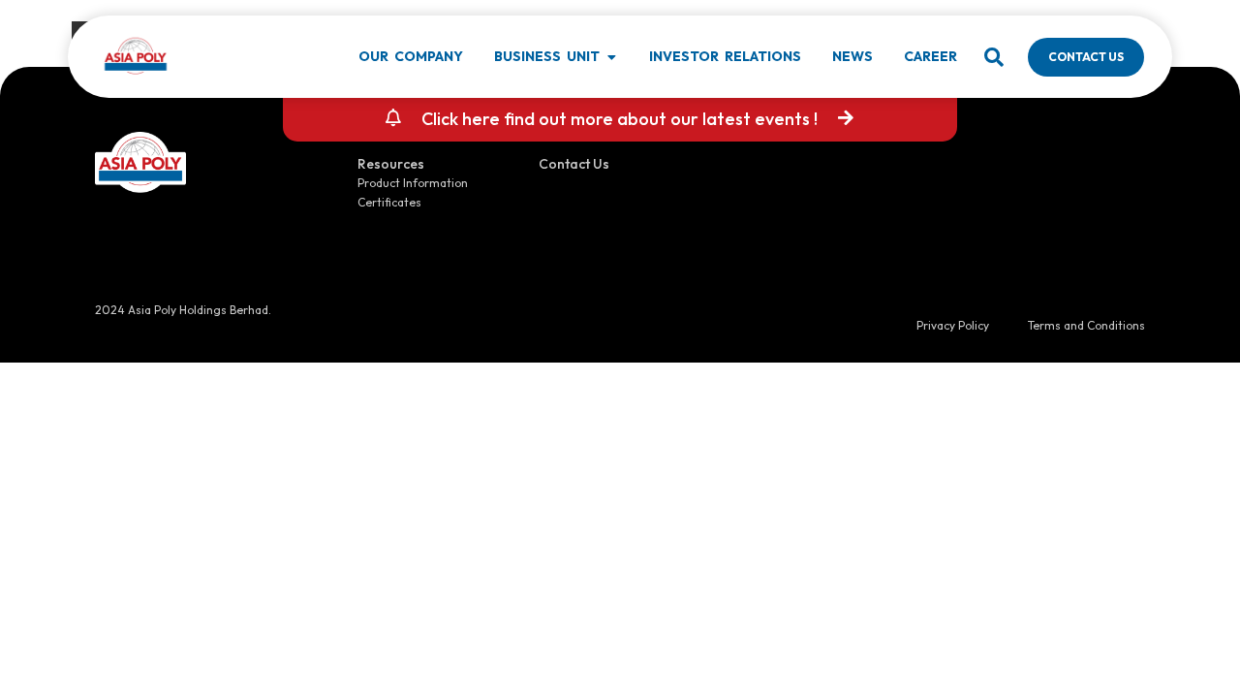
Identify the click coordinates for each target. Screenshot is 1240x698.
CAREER (930, 56)
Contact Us (574, 164)
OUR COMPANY (410, 56)
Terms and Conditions (1086, 325)
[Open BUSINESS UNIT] (611, 57)
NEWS (852, 56)
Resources (390, 164)
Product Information (412, 182)
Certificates (389, 202)
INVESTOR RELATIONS (725, 56)
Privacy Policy (952, 325)
